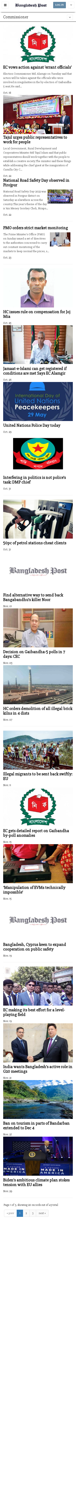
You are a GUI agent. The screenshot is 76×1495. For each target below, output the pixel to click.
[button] (5, 5)
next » (42, 1213)
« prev (10, 1213)
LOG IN (59, 5)
